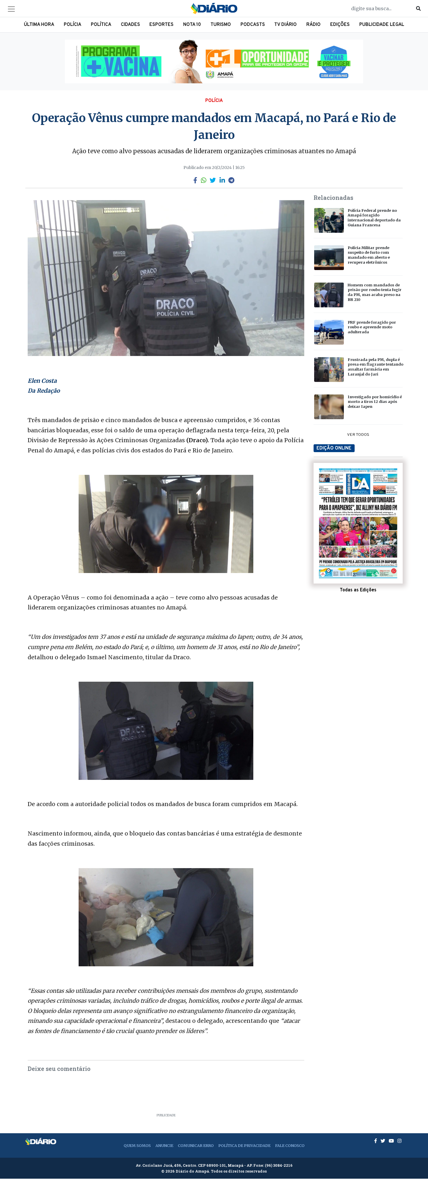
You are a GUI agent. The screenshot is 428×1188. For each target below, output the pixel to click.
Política (101, 25)
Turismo (221, 25)
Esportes (161, 25)
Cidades (130, 25)
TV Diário (285, 25)
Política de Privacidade (244, 1145)
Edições (340, 25)
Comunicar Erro (196, 1145)
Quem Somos (137, 1145)
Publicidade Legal (381, 25)
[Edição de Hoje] (358, 523)
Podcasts (252, 25)
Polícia (72, 25)
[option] (214, 61)
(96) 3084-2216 (279, 1165)
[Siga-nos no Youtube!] (392, 1141)
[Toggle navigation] (11, 9)
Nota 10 (192, 25)
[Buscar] (418, 8)
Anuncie (164, 1145)
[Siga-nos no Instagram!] (399, 1141)
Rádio (313, 25)
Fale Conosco (290, 1145)
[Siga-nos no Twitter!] (383, 1141)
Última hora (39, 25)
